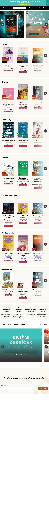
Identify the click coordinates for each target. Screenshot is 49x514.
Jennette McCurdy (23, 256)
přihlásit (43, 388)
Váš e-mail (3, 385)
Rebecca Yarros (23, 142)
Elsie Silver (8, 66)
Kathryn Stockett (23, 217)
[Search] (24, 7)
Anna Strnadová (23, 68)
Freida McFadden (38, 142)
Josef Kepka (41, 184)
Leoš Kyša (8, 220)
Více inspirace (43, 324)
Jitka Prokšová (35, 184)
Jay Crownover (38, 217)
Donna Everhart (38, 66)
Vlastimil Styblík (26, 181)
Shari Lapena (8, 142)
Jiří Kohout (34, 182)
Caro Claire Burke (23, 104)
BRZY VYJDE (5, 99)
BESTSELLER (5, 60)
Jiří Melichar (19, 181)
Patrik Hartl (8, 107)
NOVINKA (5, 61)
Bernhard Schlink (38, 255)
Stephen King (38, 104)
